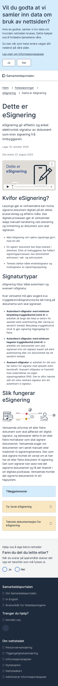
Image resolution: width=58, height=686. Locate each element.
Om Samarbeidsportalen (21, 593)
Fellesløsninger (24, 87)
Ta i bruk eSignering (19, 506)
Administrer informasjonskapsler (26, 676)
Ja (8, 62)
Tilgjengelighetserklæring (22, 653)
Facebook (6, 629)
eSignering (9, 93)
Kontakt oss (13, 619)
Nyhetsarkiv (13, 665)
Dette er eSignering (34, 93)
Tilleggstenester (16, 491)
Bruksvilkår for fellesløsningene (26, 605)
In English (12, 599)
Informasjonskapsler (18, 659)
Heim (5, 87)
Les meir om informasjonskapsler (23, 54)
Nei (24, 62)
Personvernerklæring (19, 647)
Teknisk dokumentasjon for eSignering (23, 523)
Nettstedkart (14, 670)
